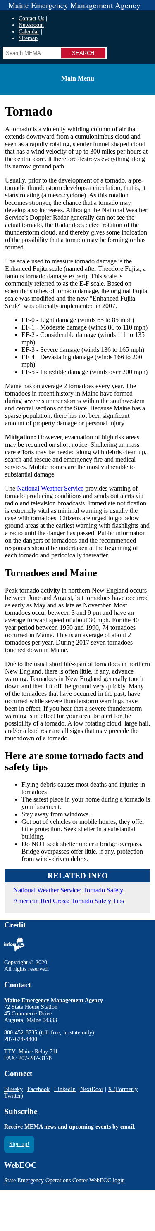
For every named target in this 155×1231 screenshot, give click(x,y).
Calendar (29, 31)
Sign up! (19, 1144)
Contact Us (31, 18)
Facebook (38, 1089)
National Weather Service (50, 488)
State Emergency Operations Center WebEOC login (64, 1180)
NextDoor (91, 1089)
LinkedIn (65, 1089)
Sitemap (28, 38)
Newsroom (31, 25)
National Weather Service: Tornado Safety (68, 890)
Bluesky (13, 1089)
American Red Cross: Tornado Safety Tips (68, 900)
